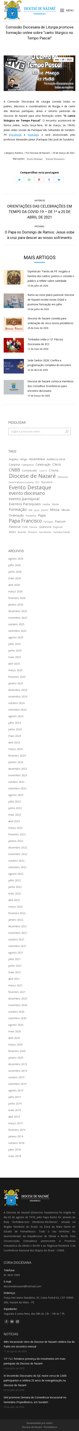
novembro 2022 (17, 854)
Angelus (13, 459)
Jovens (44, 509)
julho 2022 (14, 880)
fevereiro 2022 (17, 913)
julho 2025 (14, 644)
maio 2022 (14, 893)
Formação (18, 509)
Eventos (11, 59)
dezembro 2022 (17, 847)
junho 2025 (15, 650)
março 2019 (15, 1123)
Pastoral (14, 527)
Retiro (12, 532)
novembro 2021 (17, 933)
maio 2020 (14, 1031)
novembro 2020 (17, 1005)
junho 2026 (15, 571)
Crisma (53, 470)
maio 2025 (14, 657)
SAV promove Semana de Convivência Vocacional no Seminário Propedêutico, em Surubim (35, 1400)
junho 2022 (15, 887)
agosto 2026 (15, 558)
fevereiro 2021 (17, 992)
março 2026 (15, 591)
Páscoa (33, 526)
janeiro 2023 (15, 841)
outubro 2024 (16, 703)
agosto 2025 (15, 637)
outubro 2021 (16, 939)
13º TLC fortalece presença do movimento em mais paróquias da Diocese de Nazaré (34, 1361)
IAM (30, 509)
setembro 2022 (17, 867)
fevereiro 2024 (17, 755)
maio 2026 (14, 578)
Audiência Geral (56, 459)
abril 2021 (14, 979)
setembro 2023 (17, 788)
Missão (65, 510)
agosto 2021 (15, 952)
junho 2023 (15, 808)
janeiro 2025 (15, 683)
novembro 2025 (17, 617)
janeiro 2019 (15, 1136)
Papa (42, 515)
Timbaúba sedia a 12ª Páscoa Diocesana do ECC (45, 342)
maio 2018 (14, 1156)
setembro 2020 (17, 1018)
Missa (55, 509)
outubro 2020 (16, 1011)
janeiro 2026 (15, 604)
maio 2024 (14, 736)
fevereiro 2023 (17, 834)
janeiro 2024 (15, 762)
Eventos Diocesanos (55, 159)
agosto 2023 (15, 795)
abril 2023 (14, 821)
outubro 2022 (16, 860)
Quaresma (45, 527)
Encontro (47, 482)
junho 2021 (15, 965)
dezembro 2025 (17, 611)
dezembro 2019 (17, 1064)
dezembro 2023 (17, 768)
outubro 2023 (16, 782)
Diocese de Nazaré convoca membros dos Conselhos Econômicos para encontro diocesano (50, 386)
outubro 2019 (16, 1077)
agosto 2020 (15, 1024)
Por (38, 152)
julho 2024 (14, 722)
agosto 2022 (15, 873)
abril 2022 (14, 900)
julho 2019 (14, 1097)
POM (25, 527)
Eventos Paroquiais (25, 504)
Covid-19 (43, 470)
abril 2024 (14, 742)
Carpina (14, 465)
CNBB (14, 469)
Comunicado (29, 470)
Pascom (60, 521)
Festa (55, 504)
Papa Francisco (25, 520)
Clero (56, 464)
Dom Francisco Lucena (21, 482)
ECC (37, 482)
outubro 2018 (16, 1143)
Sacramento (45, 532)
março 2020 (15, 1044)
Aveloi (49, 1423)
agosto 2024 (15, 716)
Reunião (22, 532)
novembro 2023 (17, 775)
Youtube (32, 134)
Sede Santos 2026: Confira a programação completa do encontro (49, 363)
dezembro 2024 (17, 690)
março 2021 (15, 985)
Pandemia (31, 515)
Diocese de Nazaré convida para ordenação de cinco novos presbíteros (50, 321)
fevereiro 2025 (17, 676)
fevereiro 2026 (17, 598)
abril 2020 (14, 1038)
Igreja (37, 510)
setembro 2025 (17, 631)
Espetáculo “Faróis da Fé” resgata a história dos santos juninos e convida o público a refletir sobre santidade (51, 276)
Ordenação (16, 515)
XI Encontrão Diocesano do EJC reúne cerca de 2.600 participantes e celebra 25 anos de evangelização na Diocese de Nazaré (35, 1380)
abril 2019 (14, 1116)
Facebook (15, 134)
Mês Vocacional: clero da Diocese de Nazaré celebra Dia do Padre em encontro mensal (39, 1344)
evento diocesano (27, 493)
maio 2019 (14, 1110)
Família (46, 504)
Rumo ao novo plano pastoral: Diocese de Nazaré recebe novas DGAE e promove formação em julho (51, 299)
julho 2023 (14, 801)
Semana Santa (61, 532)
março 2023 (15, 827)
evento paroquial (24, 498)
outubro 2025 (16, 624)
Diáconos (63, 477)
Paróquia (48, 521)
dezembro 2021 (17, 926)
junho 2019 (15, 1103)
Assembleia (37, 459)
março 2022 (15, 906)
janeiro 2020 (15, 1057)
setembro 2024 (17, 709)
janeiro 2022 (15, 919)
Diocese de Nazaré (32, 475)
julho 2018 (14, 1149)
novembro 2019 (17, 1070)
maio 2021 (14, 972)
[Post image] (14, 277)
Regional (57, 526)
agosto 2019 (15, 1090)
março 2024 (15, 749)
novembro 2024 (17, 696)
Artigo (23, 459)
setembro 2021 (17, 946)
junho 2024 (15, 729)
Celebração (43, 465)
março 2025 (15, 670)
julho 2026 (14, 565)
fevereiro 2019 (17, 1130)
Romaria (32, 532)
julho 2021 (14, 959)
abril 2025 (14, 663)
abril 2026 (14, 585)
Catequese (27, 464)
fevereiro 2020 (17, 1051)
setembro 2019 (17, 1084)
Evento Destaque (35, 159)
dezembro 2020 (17, 998)
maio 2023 (14, 814)
